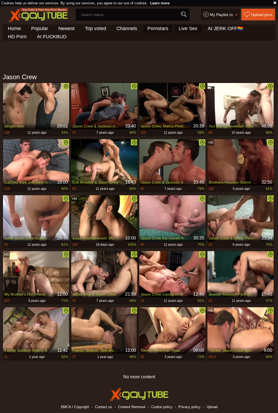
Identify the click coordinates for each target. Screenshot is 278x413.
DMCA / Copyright (75, 407)
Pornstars (157, 28)
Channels (126, 28)
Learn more (159, 3)
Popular (39, 28)
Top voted (95, 28)
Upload (212, 407)
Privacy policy (189, 407)
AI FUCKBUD (52, 36)
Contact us (103, 407)
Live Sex (188, 28)
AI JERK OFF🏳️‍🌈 (225, 28)
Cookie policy (161, 407)
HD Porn (17, 36)
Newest (66, 28)
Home (14, 28)
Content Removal (131, 407)
